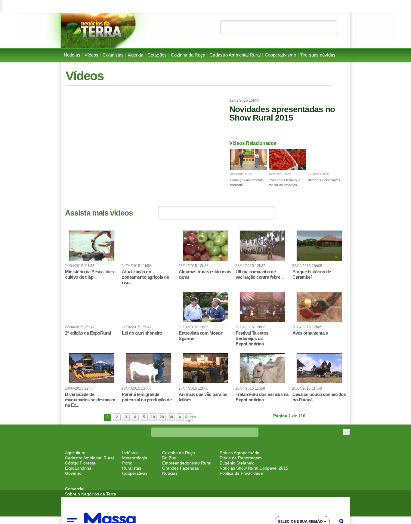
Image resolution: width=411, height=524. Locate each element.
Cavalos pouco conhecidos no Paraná (319, 397)
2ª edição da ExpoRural (88, 333)
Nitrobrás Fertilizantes (323, 180)
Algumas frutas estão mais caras (205, 274)
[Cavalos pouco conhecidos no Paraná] (319, 368)
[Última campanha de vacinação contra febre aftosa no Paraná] (262, 245)
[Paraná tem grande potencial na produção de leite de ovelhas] (149, 368)
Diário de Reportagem (241, 458)
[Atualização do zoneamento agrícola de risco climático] (149, 245)
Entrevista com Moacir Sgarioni (201, 335)
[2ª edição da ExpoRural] (92, 307)
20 (162, 417)
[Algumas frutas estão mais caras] (205, 245)
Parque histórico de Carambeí (311, 274)
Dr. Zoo (169, 458)
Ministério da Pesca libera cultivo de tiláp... (90, 274)
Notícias (72, 55)
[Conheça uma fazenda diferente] (248, 159)
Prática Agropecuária (239, 453)
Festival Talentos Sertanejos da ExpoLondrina (252, 338)
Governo (73, 473)
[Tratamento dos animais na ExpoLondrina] (262, 368)
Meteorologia (134, 458)
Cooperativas (134, 473)
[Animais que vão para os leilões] (205, 368)
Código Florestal (80, 463)
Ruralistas (131, 468)
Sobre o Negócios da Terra (90, 494)
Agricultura (75, 453)
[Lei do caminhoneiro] (149, 307)
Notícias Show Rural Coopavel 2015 (254, 468)
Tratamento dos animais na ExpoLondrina (262, 397)
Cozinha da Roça (188, 55)
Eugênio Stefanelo (237, 463)
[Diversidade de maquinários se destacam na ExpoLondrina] (92, 368)
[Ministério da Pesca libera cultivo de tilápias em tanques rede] (92, 245)
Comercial (74, 489)
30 (171, 417)
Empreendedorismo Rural (186, 463)
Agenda (135, 55)
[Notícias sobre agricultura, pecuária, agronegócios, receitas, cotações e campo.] (105, 30)
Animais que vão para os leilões (203, 397)
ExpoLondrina (78, 468)
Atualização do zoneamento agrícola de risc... (145, 277)
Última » (189, 418)
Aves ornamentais (310, 333)
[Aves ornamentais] (319, 307)
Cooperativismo (280, 55)
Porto (127, 463)
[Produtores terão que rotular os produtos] (287, 159)
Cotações (157, 55)
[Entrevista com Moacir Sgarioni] (205, 307)
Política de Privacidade (241, 473)
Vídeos (92, 55)
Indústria (130, 453)
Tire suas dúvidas (317, 55)
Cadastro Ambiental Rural (234, 55)
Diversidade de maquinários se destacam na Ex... (90, 400)
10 (153, 417)
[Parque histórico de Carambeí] (319, 245)
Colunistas (113, 55)
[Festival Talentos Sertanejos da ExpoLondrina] (262, 307)
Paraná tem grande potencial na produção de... (148, 397)
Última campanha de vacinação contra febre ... (260, 274)
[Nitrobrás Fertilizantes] (326, 159)
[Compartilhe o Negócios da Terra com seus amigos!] (346, 432)
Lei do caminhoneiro (142, 333)
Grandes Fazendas (180, 468)
